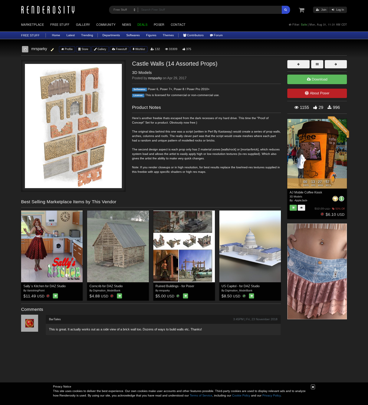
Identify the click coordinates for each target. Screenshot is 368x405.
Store (84, 49)
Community (105, 24)
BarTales (55, 319)
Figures (151, 35)
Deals (142, 24)
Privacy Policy (271, 395)
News (126, 24)
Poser (159, 24)
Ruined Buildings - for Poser (174, 286)
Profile (68, 49)
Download (319, 79)
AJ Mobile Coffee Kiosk (306, 192)
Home (56, 35)
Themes (168, 35)
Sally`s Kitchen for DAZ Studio (44, 286)
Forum (218, 35)
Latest (70, 35)
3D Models (142, 72)
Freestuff (121, 49)
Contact (178, 24)
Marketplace (32, 24)
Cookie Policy (241, 395)
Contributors (195, 35)
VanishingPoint (36, 290)
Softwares (133, 35)
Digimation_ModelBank (106, 290)
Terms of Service (201, 395)
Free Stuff (60, 24)
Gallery (83, 24)
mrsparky (155, 78)
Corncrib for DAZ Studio (106, 286)
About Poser (319, 93)
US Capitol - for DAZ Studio (240, 286)
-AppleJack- (301, 200)
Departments (111, 35)
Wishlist (139, 49)
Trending (87, 35)
